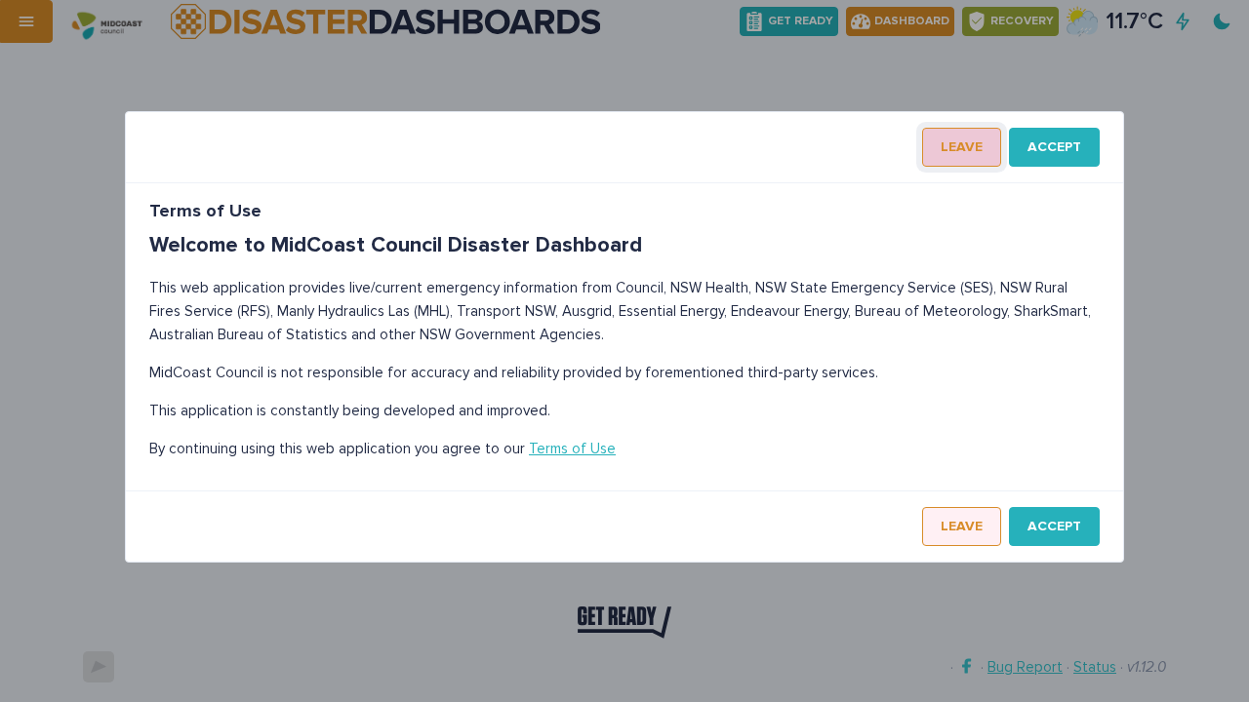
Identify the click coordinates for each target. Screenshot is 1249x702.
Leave (962, 146)
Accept (1054, 146)
